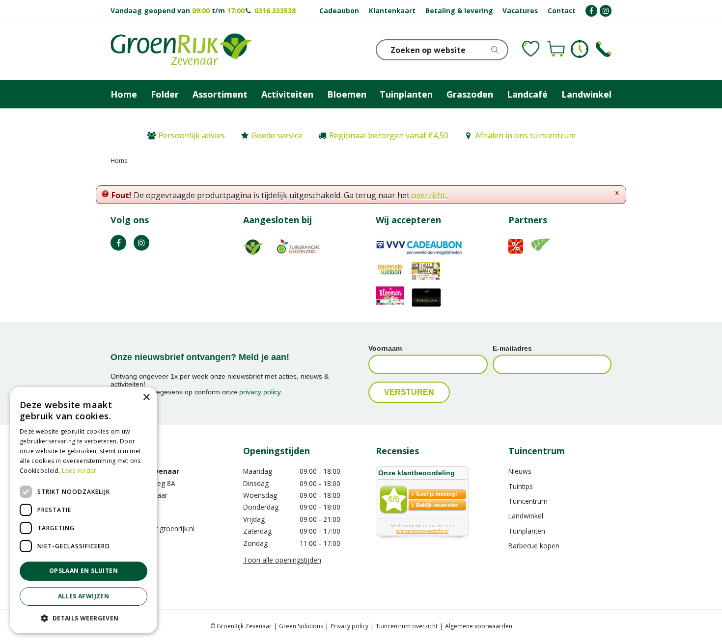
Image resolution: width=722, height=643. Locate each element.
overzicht (428, 195)
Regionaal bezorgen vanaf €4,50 (388, 135)
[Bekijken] (556, 49)
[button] (83, 617)
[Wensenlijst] (531, 49)
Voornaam (385, 348)
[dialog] (83, 510)
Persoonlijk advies (191, 135)
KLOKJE (579, 49)
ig (141, 243)
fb (118, 243)
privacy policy (259, 392)
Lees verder (79, 470)
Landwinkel (525, 515)
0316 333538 (275, 10)
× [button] (146, 397)
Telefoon (603, 49)
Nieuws (519, 471)
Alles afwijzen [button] (84, 596)
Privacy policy (349, 626)
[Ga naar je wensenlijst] (531, 49)
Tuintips (520, 486)
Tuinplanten (526, 531)
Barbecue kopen (533, 545)
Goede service (277, 135)
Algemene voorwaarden (478, 626)
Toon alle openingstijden (282, 560)
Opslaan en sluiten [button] (83, 570)
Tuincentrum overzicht (407, 626)
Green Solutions (301, 626)
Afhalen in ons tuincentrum (525, 135)
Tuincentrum (528, 501)
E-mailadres (512, 348)
